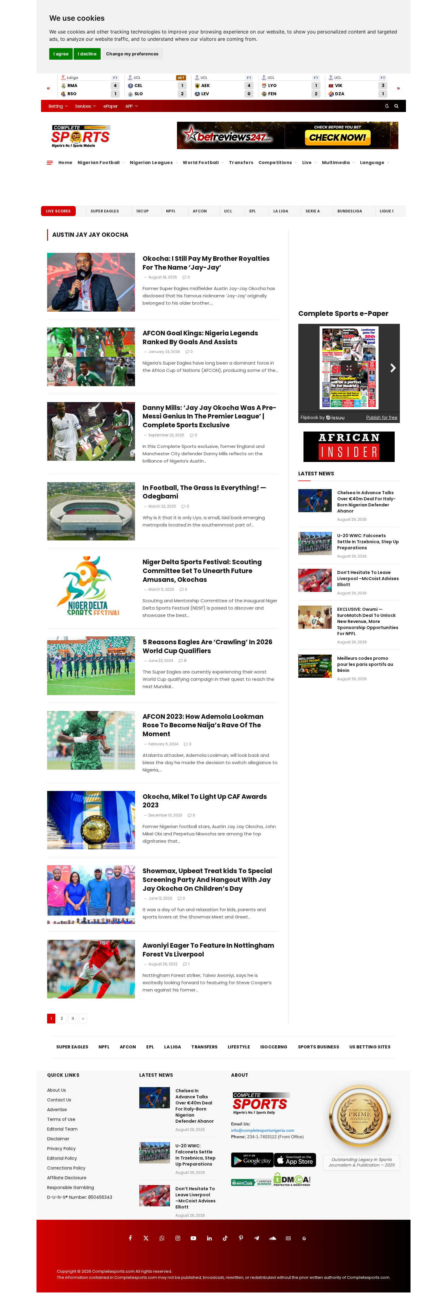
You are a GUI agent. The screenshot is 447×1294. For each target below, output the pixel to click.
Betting (56, 106)
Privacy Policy (61, 1148)
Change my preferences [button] (132, 53)
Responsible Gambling (70, 1187)
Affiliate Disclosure (66, 1178)
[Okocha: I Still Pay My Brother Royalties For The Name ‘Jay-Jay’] (91, 282)
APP (129, 106)
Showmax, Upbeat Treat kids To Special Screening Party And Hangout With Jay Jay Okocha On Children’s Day (207, 880)
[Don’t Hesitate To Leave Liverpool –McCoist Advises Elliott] (315, 580)
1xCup (142, 211)
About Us (56, 1090)
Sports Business (318, 1047)
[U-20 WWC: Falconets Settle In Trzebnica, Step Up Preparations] (315, 543)
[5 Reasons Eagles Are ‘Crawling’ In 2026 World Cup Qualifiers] (91, 665)
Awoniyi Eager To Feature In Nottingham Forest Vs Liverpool (208, 950)
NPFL (170, 211)
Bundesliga (350, 211)
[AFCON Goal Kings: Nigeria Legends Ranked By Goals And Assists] (91, 356)
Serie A (313, 211)
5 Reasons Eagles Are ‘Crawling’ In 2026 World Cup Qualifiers (207, 646)
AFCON (200, 211)
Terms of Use (61, 1119)
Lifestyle (239, 1047)
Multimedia (336, 162)
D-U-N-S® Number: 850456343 (79, 1197)
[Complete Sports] (81, 136)
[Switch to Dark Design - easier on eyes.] (387, 106)
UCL (228, 211)
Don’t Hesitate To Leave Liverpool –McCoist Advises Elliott (368, 578)
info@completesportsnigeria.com (262, 1130)
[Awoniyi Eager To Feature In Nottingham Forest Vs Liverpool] (91, 969)
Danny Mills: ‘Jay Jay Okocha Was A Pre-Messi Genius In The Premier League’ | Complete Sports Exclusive (209, 416)
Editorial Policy (62, 1158)
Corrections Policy (66, 1168)
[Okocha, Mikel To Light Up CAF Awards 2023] (91, 820)
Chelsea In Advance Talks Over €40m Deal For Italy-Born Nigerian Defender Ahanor (366, 502)
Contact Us (59, 1100)
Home (65, 162)
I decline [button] (87, 53)
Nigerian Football (99, 162)
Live (307, 162)
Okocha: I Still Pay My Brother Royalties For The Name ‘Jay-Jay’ (206, 263)
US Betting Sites (369, 1047)
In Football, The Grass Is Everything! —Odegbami (204, 492)
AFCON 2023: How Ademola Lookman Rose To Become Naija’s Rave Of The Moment (203, 725)
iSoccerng (274, 1047)
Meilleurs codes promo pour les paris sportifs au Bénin (365, 664)
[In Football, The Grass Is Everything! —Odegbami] (91, 511)
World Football (201, 162)
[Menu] (50, 162)
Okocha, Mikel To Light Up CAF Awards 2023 (205, 801)
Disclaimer (58, 1139)
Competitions (275, 162)
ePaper (110, 106)
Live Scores (58, 211)
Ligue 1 (387, 211)
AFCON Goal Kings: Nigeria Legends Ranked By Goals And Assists (200, 337)
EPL (252, 211)
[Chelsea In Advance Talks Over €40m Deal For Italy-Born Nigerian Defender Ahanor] (315, 500)
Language (372, 162)
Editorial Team (62, 1129)
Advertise (57, 1110)
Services (83, 106)
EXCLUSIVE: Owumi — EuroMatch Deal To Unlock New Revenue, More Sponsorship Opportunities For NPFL (367, 621)
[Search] (395, 106)
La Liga (280, 211)
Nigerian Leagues (151, 162)
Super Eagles (105, 211)
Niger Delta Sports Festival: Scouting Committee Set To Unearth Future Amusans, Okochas (202, 571)
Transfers (241, 162)
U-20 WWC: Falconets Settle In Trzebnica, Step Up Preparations (368, 542)
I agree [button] (61, 53)
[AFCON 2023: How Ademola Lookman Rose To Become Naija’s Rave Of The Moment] (91, 740)
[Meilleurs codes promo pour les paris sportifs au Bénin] (315, 666)
